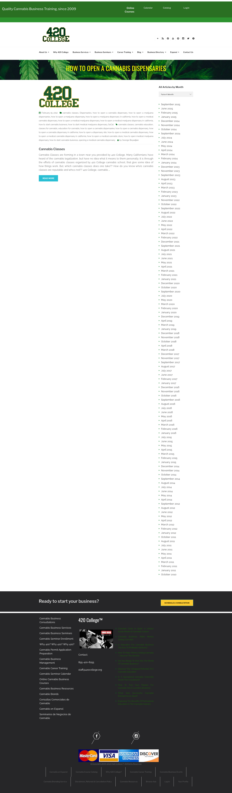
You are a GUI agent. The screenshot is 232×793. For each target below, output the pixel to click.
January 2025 (168, 116)
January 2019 (168, 329)
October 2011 (168, 537)
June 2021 (167, 258)
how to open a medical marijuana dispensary (78, 120)
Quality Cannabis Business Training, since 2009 (39, 9)
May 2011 (166, 553)
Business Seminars (103, 52)
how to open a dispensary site (93, 132)
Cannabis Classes (52, 149)
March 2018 (167, 349)
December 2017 (170, 354)
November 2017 (170, 358)
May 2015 (166, 445)
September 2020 (170, 291)
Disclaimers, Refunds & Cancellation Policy (93, 781)
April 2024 (166, 150)
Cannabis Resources (129, 781)
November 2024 (170, 125)
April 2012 (166, 520)
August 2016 (168, 403)
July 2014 (166, 487)
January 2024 (168, 162)
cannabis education (144, 124)
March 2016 (167, 424)
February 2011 (169, 566)
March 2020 (168, 304)
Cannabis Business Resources (56, 688)
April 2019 (166, 320)
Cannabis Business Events (171, 772)
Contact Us (188, 52)
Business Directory (155, 52)
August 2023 (168, 179)
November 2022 (170, 200)
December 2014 (170, 466)
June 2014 (167, 491)
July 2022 (166, 216)
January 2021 (168, 279)
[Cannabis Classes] (59, 96)
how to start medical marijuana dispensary (87, 124)
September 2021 (170, 245)
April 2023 (166, 183)
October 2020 (169, 287)
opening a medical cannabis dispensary (97, 140)
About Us (43, 52)
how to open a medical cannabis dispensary (128, 132)
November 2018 (170, 337)
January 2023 (168, 195)
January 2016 (168, 433)
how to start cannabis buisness (53, 124)
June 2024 (167, 141)
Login (186, 8)
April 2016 (166, 420)
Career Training (124, 52)
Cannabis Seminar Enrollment (56, 638)
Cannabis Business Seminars (55, 633)
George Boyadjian (130, 140)
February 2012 (169, 528)
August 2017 (168, 366)
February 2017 (169, 379)
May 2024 (166, 146)
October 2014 (168, 474)
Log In (167, 781)
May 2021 (166, 262)
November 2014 (170, 470)
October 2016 (168, 395)
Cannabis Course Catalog (86, 772)
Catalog (167, 8)
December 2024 (170, 121)
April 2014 (166, 499)
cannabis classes (70, 113)
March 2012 (167, 524)
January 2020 (169, 312)
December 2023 (170, 166)
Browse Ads (151, 781)
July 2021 (166, 254)
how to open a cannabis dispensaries (97, 128)
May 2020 (166, 299)
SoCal (111, 124)
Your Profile (183, 781)
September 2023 (170, 175)
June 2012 (167, 512)
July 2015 (166, 437)
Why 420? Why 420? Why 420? (56, 644)
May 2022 (166, 225)
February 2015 (169, 458)
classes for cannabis (48, 128)
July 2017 (166, 370)
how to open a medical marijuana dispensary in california (126, 120)
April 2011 (166, 557)
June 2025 (167, 108)
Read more (48, 178)
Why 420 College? (114, 772)
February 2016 (169, 428)
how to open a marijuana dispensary (68, 117)
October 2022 (169, 204)
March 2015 (167, 453)
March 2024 (168, 154)
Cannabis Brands (49, 694)
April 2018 (166, 345)
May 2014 (166, 495)
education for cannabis (68, 128)
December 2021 (170, 241)
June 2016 (167, 412)
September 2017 (170, 362)
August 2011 (168, 541)
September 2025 (170, 104)
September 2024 (170, 133)
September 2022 (170, 208)
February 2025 (169, 112)
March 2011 (167, 562)
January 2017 (168, 383)
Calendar (148, 8)
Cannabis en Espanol (51, 708)
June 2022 (167, 220)
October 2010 (168, 574)
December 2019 (170, 316)
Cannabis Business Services (55, 627)
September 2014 (170, 478)
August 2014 (168, 483)
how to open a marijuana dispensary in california (108, 117)
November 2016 (170, 391)
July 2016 (166, 408)
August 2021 (168, 250)
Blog (139, 52)
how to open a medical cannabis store (105, 136)
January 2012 (168, 532)
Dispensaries (85, 113)
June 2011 (166, 549)
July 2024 (166, 137)
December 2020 (170, 283)
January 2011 (168, 570)
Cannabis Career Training (53, 668)
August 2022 (168, 212)
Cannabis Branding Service (55, 781)
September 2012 (170, 503)
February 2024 (169, 158)
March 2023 (168, 187)
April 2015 (166, 449)
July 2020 (166, 295)
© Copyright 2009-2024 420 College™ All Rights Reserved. (116, 764)
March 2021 (167, 270)
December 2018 (170, 333)
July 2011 (166, 545)
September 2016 (170, 399)
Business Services (80, 52)
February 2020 (169, 308)
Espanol (173, 52)
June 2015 (167, 441)
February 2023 (169, 191)
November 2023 (170, 170)
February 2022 (169, 237)
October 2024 (169, 129)
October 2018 (168, 341)
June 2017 (167, 374)
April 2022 (166, 229)
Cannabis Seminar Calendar (55, 673)
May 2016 (166, 416)
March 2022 (168, 233)
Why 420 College (60, 52)
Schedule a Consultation (176, 603)
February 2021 (169, 275)
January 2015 (168, 462)
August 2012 (168, 507)
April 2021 (166, 266)
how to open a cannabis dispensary (110, 113)
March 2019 (167, 324)
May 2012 (166, 516)
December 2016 (170, 387)
